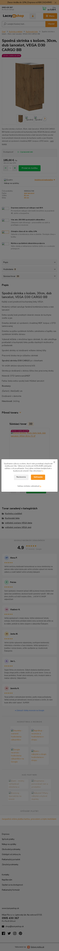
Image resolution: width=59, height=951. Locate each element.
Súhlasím (38, 477)
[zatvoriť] (54, 462)
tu (42, 471)
